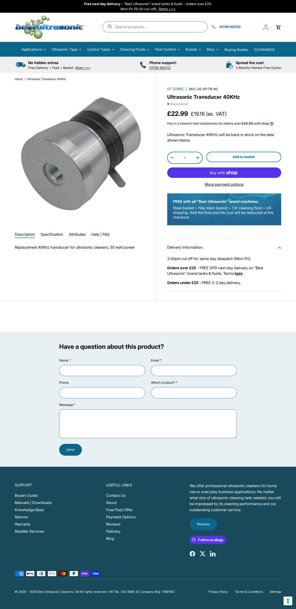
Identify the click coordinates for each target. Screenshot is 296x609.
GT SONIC (175, 89)
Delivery (113, 531)
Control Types (98, 49)
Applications (32, 49)
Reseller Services (29, 531)
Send (70, 449)
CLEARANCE (264, 49)
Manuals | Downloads (33, 502)
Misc (211, 49)
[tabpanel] (80, 247)
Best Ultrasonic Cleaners (55, 592)
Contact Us (115, 495)
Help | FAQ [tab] (100, 234)
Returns (21, 517)
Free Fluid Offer (119, 509)
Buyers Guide (26, 495)
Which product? (163, 382)
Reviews (113, 524)
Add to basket (244, 157)
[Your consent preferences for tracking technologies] (288, 601)
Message (66, 405)
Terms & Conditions (249, 592)
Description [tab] (25, 234)
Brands (191, 49)
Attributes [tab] (77, 234)
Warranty (23, 524)
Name (63, 360)
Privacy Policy (218, 592)
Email (155, 360)
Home (19, 79)
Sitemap (275, 592)
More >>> (82, 68)
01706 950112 (160, 68)
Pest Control (165, 49)
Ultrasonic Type (64, 49)
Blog (110, 538)
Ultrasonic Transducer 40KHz (46, 79)
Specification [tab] (51, 234)
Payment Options (121, 517)
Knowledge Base (29, 509)
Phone (64, 382)
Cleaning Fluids (132, 49)
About (111, 502)
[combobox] (155, 26)
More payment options (224, 184)
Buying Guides (236, 49)
